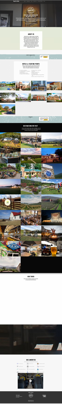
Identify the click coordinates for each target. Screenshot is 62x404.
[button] (31, 360)
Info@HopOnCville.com (19, 396)
